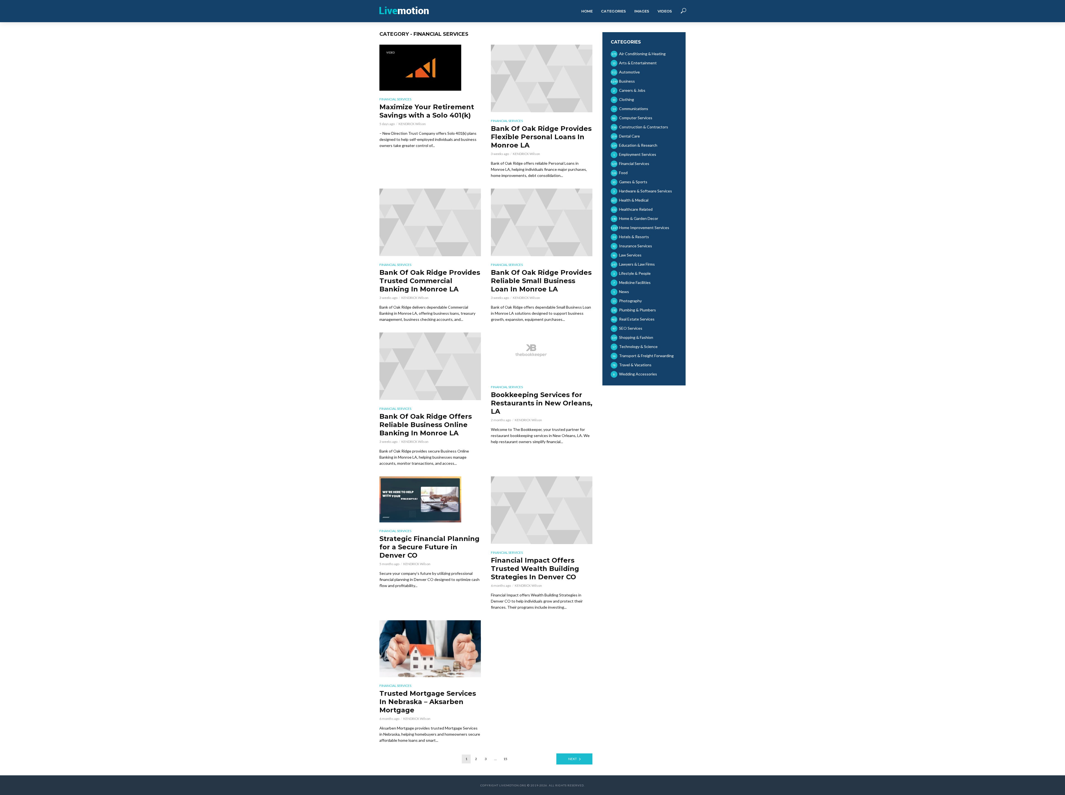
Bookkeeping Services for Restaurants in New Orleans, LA (541, 403)
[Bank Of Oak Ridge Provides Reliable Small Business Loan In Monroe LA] (541, 222)
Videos (665, 11)
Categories (613, 11)
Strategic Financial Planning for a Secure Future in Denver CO (429, 547)
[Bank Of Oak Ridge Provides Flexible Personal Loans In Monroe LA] (541, 78)
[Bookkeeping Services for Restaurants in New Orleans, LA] (541, 355)
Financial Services (395, 99)
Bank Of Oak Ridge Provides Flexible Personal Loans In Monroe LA (541, 137)
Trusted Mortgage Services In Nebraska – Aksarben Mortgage (427, 701)
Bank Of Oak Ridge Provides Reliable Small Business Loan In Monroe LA (541, 280)
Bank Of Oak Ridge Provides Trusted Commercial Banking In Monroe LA (429, 280)
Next (572, 759)
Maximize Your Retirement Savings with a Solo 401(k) (426, 111)
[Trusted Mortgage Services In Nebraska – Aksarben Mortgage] (430, 648)
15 (505, 759)
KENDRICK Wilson (412, 124)
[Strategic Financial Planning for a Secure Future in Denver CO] (430, 499)
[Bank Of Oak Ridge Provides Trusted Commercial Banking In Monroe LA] (430, 222)
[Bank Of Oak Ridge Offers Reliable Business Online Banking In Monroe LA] (430, 366)
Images (641, 11)
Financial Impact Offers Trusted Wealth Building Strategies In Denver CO (535, 568)
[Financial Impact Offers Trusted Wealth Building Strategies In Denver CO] (541, 510)
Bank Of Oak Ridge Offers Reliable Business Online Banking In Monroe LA (425, 424)
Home (587, 11)
